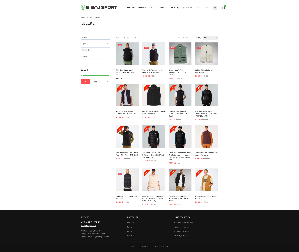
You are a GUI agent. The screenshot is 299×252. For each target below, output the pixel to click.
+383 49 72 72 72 (90, 222)
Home (83, 17)
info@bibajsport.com (88, 226)
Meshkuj (90, 17)
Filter (85, 82)
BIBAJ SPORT (143, 247)
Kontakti (85, 217)
